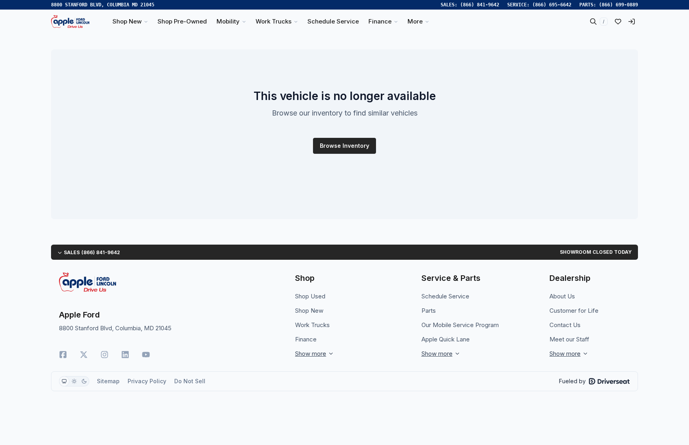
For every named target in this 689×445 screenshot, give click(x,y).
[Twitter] (84, 355)
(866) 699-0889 (618, 5)
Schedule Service (445, 296)
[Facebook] (63, 355)
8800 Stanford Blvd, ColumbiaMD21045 (102, 5)
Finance (306, 339)
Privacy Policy (147, 381)
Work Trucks (312, 325)
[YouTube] (146, 355)
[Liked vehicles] (618, 21)
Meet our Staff (569, 339)
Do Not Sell (189, 381)
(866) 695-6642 (551, 5)
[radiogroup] (74, 381)
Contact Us (565, 325)
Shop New (309, 310)
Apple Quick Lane (445, 339)
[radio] (64, 381)
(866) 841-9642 (479, 5)
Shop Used (310, 296)
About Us (562, 296)
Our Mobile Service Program (460, 325)
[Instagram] (104, 355)
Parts (428, 310)
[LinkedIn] (125, 355)
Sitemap (108, 381)
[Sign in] (631, 21)
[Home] (70, 21)
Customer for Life (573, 310)
